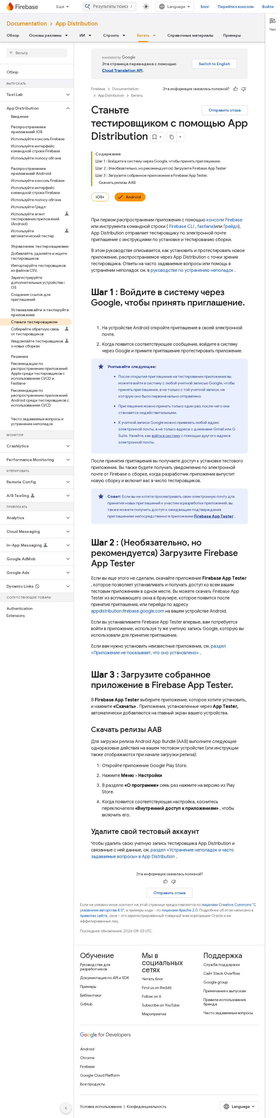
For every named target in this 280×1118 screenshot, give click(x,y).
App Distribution (77, 23)
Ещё (60, 6)
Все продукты (92, 1084)
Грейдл (230, 226)
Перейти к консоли (235, 6)
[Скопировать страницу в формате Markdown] (172, 137)
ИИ (82, 35)
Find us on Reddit (156, 987)
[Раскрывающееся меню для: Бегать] (155, 35)
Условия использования (101, 1106)
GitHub (86, 1004)
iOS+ (100, 197)
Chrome (87, 1057)
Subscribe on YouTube (160, 1005)
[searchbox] (37, 52)
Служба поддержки (221, 964)
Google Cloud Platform (100, 1075)
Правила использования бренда (224, 1002)
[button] (32, 94)
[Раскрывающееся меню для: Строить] (125, 35)
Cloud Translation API (122, 70)
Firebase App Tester (214, 516)
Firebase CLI (181, 226)
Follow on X (151, 996)
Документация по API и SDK (104, 977)
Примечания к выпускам (224, 990)
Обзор (13, 35)
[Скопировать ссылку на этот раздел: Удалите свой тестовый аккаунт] (204, 832)
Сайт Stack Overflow (221, 973)
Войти (267, 6)
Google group (215, 982)
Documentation (27, 23)
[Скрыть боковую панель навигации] (65, 1108)
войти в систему (166, 435)
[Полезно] (235, 89)
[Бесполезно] (244, 89)
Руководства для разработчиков (95, 966)
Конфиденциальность (146, 1106)
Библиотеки (90, 995)
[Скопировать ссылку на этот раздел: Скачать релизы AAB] (167, 730)
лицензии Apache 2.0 (180, 910)
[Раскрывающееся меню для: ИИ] (91, 35)
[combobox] (109, 7)
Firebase (98, 89)
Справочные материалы (190, 35)
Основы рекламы (45, 35)
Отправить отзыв (225, 110)
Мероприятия (154, 1013)
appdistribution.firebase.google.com (127, 611)
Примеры (232, 35)
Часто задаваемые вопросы (228, 1012)
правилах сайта (93, 915)
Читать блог (152, 978)
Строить (111, 35)
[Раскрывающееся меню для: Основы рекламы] (68, 35)
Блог (205, 6)
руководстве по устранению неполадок (192, 270)
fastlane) (206, 226)
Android (133, 197)
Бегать (143, 35)
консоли (224, 220)
